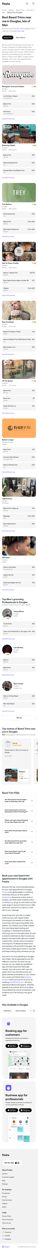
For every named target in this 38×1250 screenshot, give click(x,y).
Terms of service (7, 1219)
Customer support (8, 1177)
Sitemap (4, 1184)
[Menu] (33, 3)
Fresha (4, 892)
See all (19, 718)
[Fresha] (6, 3)
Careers (4, 1173)
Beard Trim (20, 10)
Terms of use (6, 1223)
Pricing (4, 1196)
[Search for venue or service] (27, 3)
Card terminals (7, 1200)
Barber (11, 10)
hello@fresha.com (16, 982)
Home (4, 10)
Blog (3, 1180)
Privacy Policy (6, 1216)
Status (4, 1207)
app (11, 902)
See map (20, 31)
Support (4, 1203)
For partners (6, 1193)
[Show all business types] (34, 1011)
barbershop (6, 897)
